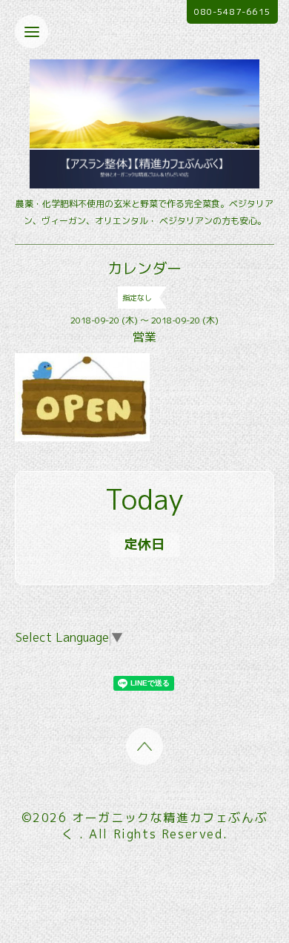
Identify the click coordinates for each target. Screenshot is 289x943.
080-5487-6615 (232, 11)
